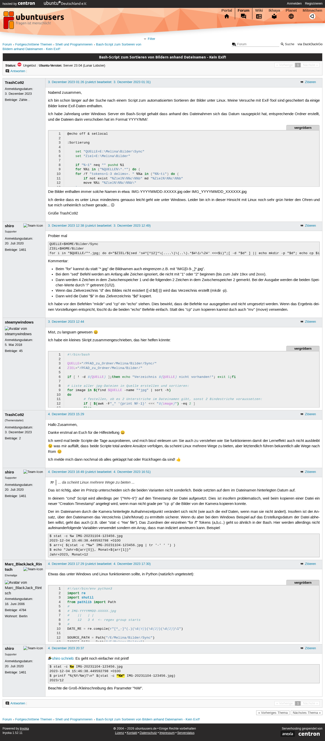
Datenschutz (148, 733)
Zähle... (24, 100)
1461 (22, 250)
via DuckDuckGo (310, 44)
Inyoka (24, 729)
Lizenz (119, 733)
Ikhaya (274, 10)
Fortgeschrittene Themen (33, 45)
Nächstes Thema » (307, 713)
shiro (9, 225)
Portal (226, 10)
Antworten (17, 71)
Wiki (259, 10)
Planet (291, 10)
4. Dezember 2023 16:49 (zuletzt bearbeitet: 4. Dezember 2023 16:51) (99, 472)
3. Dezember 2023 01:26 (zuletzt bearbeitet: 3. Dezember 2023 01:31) (99, 82)
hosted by (10, 4)
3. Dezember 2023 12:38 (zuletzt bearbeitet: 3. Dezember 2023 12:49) (99, 226)
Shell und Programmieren (73, 45)
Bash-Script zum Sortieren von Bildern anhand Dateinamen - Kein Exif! (148, 719)
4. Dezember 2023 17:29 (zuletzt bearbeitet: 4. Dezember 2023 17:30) (99, 564)
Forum (243, 10)
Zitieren (310, 82)
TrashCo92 (14, 82)
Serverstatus (185, 733)
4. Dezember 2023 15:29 (66, 414)
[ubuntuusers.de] (34, 21)
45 (21, 351)
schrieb (67, 658)
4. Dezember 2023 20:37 (66, 648)
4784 (22, 610)
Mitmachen (312, 10)
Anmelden (294, 4)
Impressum (167, 733)
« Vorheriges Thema (273, 713)
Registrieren (313, 4)
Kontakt (132, 733)
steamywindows (19, 322)
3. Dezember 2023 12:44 (66, 322)
